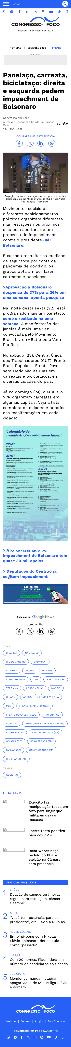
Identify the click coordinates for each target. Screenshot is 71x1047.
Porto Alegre (56, 679)
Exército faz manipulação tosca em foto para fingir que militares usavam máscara (48, 811)
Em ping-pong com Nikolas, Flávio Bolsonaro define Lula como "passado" (34, 940)
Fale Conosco (56, 1021)
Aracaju (28, 697)
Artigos (39, 1021)
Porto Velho (34, 688)
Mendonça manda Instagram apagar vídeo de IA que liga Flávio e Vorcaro (38, 982)
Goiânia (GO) (14, 741)
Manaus (47, 670)
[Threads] (67, 12)
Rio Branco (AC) (16, 759)
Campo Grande (15, 679)
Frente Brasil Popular (34, 706)
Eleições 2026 (36, 48)
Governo (12, 774)
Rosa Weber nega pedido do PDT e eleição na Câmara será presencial (44, 857)
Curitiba (11, 670)
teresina (12, 688)
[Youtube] (51, 12)
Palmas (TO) (13, 750)
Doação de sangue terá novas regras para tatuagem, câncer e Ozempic (37, 898)
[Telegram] (11, 12)
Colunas (26, 1021)
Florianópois (15, 732)
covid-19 (11, 723)
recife (29, 670)
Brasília (11, 653)
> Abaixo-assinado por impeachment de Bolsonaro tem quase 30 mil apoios (35, 555)
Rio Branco (52, 714)
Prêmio (57, 48)
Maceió (56, 688)
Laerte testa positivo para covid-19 (47, 833)
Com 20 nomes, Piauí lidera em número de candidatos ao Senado (39, 961)
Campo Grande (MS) (41, 750)
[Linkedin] (35, 12)
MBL (8, 706)
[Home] (35, 21)
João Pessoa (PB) (41, 741)
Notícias (15, 48)
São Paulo (32, 653)
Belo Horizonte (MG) (45, 732)
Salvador (40, 661)
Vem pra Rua (51, 697)
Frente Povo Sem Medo (21, 714)
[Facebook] (20, 12)
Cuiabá (10, 697)
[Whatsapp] (4, 12)
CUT (36, 679)
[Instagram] (43, 12)
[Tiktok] (59, 12)
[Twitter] (27, 12)
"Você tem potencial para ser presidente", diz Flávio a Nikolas (37, 919)
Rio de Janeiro (16, 661)
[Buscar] (65, 4)
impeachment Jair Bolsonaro (44, 723)
